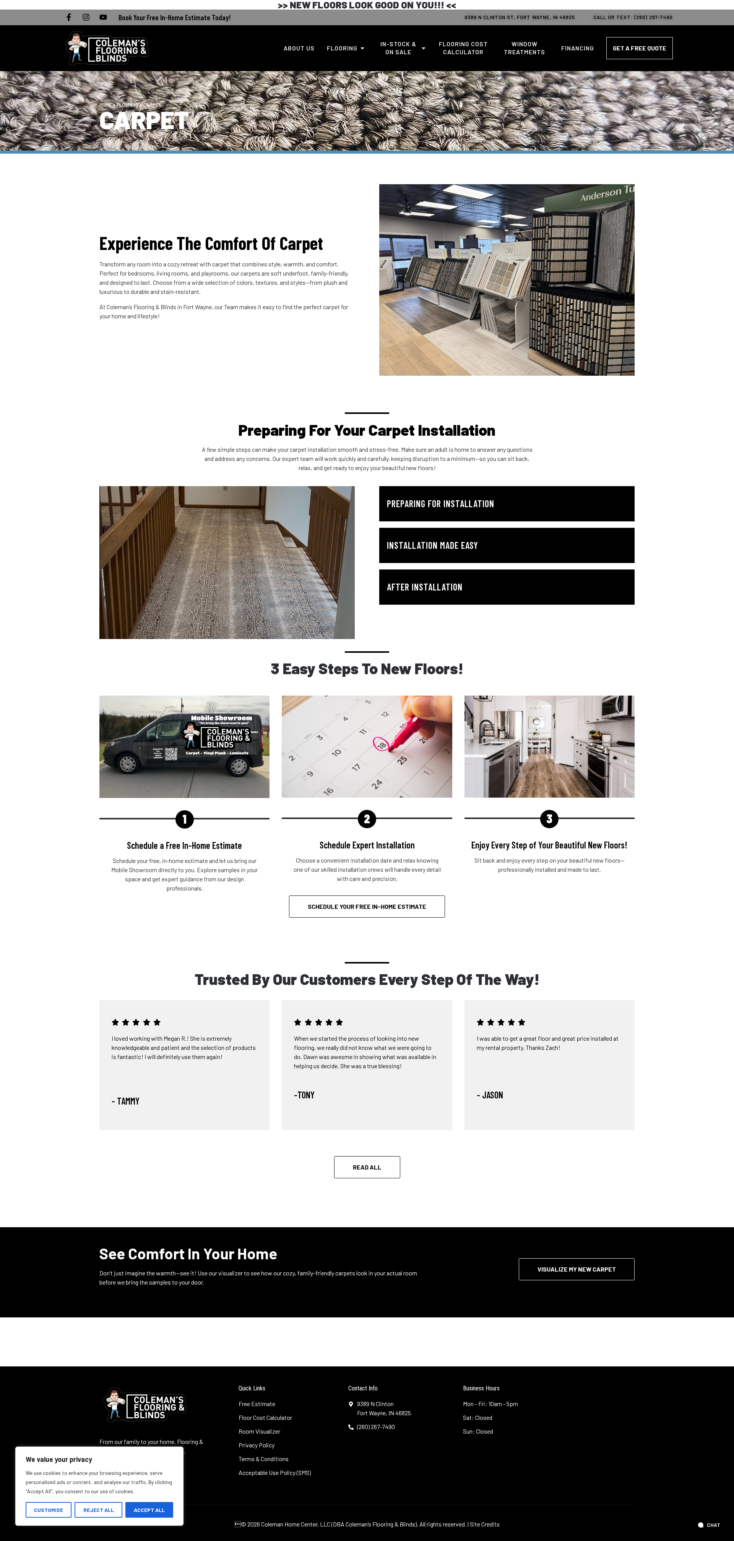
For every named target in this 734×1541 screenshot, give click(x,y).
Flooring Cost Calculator (463, 47)
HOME (105, 105)
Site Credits (485, 1524)
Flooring (342, 48)
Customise (48, 1510)
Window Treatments (524, 47)
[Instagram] (86, 17)
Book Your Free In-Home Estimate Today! (175, 17)
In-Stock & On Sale (398, 47)
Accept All (149, 1510)
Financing (577, 48)
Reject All (98, 1510)
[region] (99, 1486)
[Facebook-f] (68, 17)
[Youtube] (103, 17)
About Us (299, 48)
